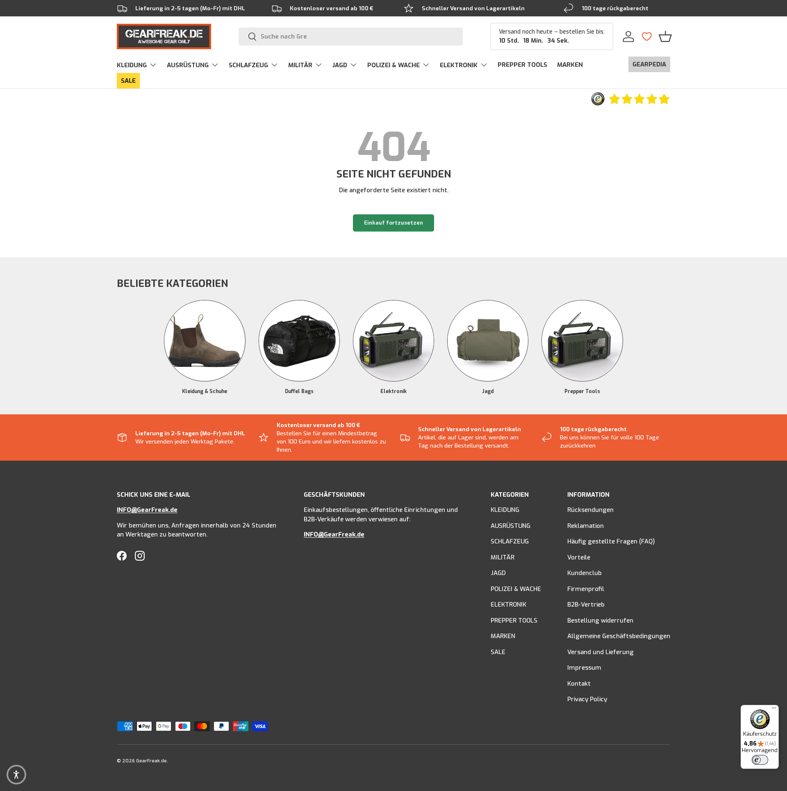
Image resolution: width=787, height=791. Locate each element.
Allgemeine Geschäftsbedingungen (618, 636)
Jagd (488, 391)
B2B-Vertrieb (586, 604)
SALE (128, 81)
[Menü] (774, 710)
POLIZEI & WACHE (393, 65)
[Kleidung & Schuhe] (204, 340)
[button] (665, 36)
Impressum (584, 668)
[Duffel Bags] (299, 340)
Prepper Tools (582, 391)
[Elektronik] (393, 340)
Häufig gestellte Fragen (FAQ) (611, 541)
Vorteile (578, 557)
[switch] (760, 760)
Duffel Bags (299, 391)
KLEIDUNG (132, 65)
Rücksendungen (590, 510)
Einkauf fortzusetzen (393, 222)
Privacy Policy (587, 699)
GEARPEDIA (649, 64)
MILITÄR (300, 65)
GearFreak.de (151, 761)
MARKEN (570, 65)
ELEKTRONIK (459, 65)
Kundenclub (584, 573)
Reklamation (585, 526)
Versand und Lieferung (600, 652)
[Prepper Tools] (582, 340)
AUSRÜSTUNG (188, 65)
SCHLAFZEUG (248, 65)
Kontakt (579, 684)
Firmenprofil (585, 589)
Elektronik (393, 391)
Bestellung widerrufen (600, 620)
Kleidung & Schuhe (204, 391)
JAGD (339, 65)
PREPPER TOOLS (522, 65)
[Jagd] (488, 340)
